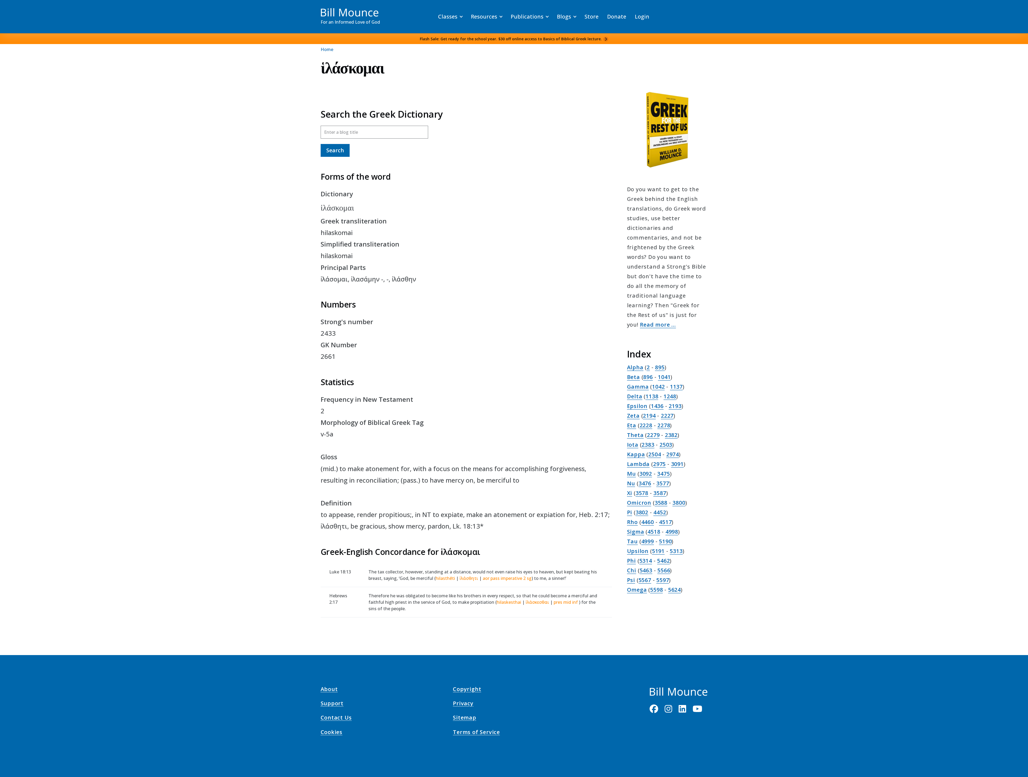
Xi (629, 493)
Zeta (633, 415)
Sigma (635, 531)
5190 (665, 541)
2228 (646, 425)
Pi (629, 512)
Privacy (463, 704)
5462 (663, 560)
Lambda (638, 464)
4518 (653, 531)
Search (335, 150)
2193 (675, 406)
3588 (661, 502)
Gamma (638, 386)
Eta (631, 425)
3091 (677, 464)
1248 (670, 396)
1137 (676, 386)
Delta (634, 396)
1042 (658, 386)
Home (327, 49)
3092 (645, 473)
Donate (616, 16)
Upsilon (638, 551)
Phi (631, 560)
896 (648, 377)
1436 (657, 406)
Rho (632, 522)
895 (659, 367)
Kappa (636, 454)
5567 (645, 580)
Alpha (635, 367)
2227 (667, 415)
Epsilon (637, 406)
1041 (664, 377)
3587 (659, 493)
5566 (663, 570)
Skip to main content (14, 9)
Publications (527, 16)
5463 (646, 570)
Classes (447, 16)
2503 (666, 444)
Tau (632, 541)
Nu (631, 483)
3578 (642, 493)
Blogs (564, 16)
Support (332, 704)
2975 (659, 464)
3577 (662, 483)
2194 (649, 415)
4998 (671, 531)
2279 (653, 435)
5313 (676, 551)
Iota (632, 444)
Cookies (332, 732)
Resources (484, 16)
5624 (674, 589)
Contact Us (336, 718)
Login (642, 16)
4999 (647, 541)
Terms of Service (476, 732)
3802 (642, 512)
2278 (663, 425)
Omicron (639, 502)
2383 (648, 444)
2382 (671, 435)
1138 (652, 396)
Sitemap (464, 718)
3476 (645, 483)
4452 (659, 512)
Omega (637, 589)
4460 (647, 522)
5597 (662, 580)
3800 (678, 502)
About (329, 690)
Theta (635, 435)
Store (592, 16)
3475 (663, 473)
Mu (631, 473)
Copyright (467, 690)
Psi (631, 580)
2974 (672, 454)
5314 (645, 560)
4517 (665, 522)
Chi (631, 570)
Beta (633, 377)
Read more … (658, 324)
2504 (654, 454)
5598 (656, 589)
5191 (658, 551)
